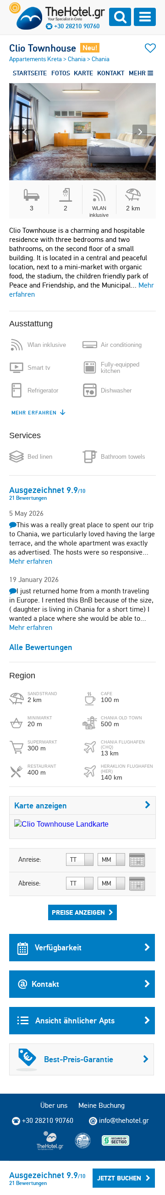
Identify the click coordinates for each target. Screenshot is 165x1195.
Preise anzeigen (78, 912)
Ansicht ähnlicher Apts (74, 1020)
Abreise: (29, 883)
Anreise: (29, 859)
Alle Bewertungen (40, 647)
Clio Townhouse (42, 48)
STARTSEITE (30, 73)
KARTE (83, 73)
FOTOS (60, 73)
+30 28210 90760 (76, 26)
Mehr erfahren (30, 561)
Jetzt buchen (119, 1178)
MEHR (138, 73)
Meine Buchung (101, 1105)
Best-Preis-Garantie (78, 1059)
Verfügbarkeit (57, 947)
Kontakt (45, 984)
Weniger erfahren (39, 412)
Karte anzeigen (40, 805)
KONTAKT (110, 73)
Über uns (53, 1105)
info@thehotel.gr (124, 1120)
